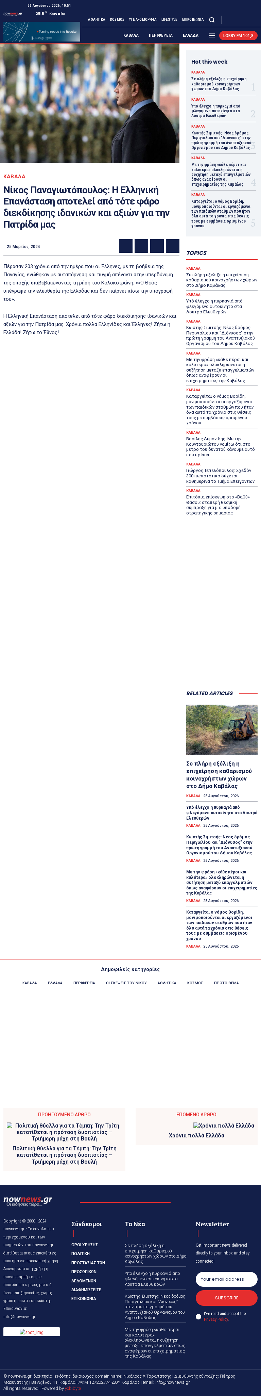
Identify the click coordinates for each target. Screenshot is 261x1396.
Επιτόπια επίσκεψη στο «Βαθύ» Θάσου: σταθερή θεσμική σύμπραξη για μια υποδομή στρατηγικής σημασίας (218, 504)
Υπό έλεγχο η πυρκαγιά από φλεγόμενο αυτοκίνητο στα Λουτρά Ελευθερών (215, 111)
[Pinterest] (157, 246)
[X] (245, 20)
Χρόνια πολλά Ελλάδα (196, 1135)
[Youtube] (253, 20)
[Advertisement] (222, 651)
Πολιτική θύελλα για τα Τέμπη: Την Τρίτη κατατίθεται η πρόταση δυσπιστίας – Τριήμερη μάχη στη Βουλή (65, 1155)
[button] (212, 19)
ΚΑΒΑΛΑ (14, 176)
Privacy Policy (216, 1319)
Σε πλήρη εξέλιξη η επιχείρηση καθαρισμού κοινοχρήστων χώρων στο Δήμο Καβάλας (218, 84)
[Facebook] (229, 20)
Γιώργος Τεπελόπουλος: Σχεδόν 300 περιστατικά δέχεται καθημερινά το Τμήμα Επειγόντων (220, 475)
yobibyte (73, 1388)
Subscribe (227, 1298)
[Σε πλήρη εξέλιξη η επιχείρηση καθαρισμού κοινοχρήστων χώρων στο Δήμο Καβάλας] (222, 730)
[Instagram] (237, 20)
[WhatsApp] (172, 246)
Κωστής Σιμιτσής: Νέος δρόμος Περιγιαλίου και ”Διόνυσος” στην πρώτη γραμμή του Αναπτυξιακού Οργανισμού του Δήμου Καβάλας (221, 140)
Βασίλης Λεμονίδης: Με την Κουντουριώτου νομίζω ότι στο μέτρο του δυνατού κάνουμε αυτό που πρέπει (220, 446)
